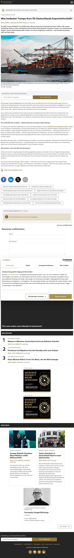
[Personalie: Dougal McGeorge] (37, 497)
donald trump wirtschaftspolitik (15, 186)
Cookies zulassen (60, 296)
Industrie (19, 22)
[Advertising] (37, 381)
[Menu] (71, 2)
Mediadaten (37, 544)
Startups (27, 460)
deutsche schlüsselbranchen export (48, 203)
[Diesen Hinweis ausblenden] (71, 10)
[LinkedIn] (44, 552)
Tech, (13, 344)
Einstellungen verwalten (36, 296)
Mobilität (18, 344)
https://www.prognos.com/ (13, 170)
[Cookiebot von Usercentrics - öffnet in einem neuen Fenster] (64, 260)
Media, (45, 460)
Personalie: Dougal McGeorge (36, 512)
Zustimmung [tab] (10, 265)
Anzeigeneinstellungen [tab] (46, 265)
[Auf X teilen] (18, 179)
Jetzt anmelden (45, 97)
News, (3, 22)
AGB (43, 544)
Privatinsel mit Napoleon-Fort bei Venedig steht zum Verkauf (33, 350)
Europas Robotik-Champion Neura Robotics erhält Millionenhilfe (21, 455)
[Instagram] (35, 552)
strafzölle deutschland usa (41, 186)
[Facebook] (30, 552)
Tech (48, 460)
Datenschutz (49, 544)
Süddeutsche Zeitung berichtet (58, 126)
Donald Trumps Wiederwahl (12, 103)
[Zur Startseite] (7, 2)
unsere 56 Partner (13, 274)
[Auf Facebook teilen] (3, 179)
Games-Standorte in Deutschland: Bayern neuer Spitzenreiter (50, 455)
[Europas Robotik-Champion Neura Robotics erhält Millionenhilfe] (22, 439)
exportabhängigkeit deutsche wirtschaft (18, 191)
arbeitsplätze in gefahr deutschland (50, 191)
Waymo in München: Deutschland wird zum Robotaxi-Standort (33, 341)
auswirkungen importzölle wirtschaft (17, 203)
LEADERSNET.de (18, 544)
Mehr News (5, 425)
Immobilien (19, 353)
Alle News (63, 526)
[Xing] (39, 552)
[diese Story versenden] (25, 179)
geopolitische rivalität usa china (45, 195)
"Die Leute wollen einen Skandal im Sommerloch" (22, 326)
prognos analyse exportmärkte (14, 199)
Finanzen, (13, 22)
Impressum (57, 544)
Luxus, (14, 353)
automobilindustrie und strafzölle (16, 195)
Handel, (7, 22)
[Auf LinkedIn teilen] (11, 179)
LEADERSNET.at (28, 544)
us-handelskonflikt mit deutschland (43, 199)
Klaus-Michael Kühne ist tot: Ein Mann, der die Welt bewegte (33, 359)
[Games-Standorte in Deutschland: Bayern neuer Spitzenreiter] (51, 439)
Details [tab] (28, 265)
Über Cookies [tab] (64, 265)
